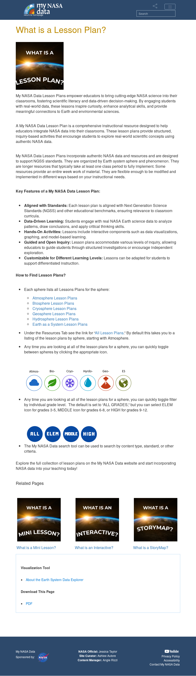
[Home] (43, 9)
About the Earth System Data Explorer (54, 579)
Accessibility (172, 660)
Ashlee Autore (107, 656)
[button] (172, 651)
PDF (29, 603)
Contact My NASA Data (165, 664)
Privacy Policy (171, 656)
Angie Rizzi (110, 660)
